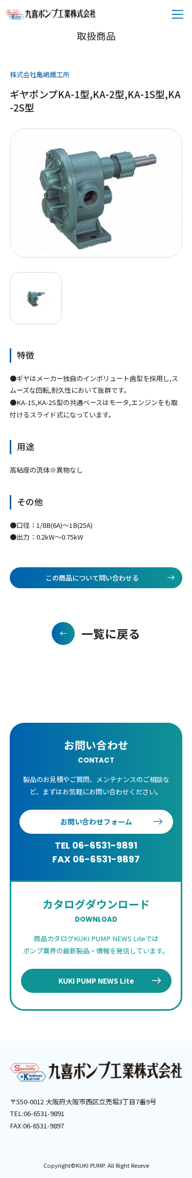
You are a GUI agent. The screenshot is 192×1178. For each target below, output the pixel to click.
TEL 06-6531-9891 (96, 845)
